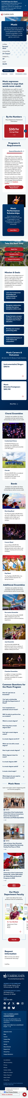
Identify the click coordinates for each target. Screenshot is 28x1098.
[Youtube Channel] (18, 1003)
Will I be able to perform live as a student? (11, 715)
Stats (11, 74)
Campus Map (7, 1039)
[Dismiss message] (26, 1087)
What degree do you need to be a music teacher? (11, 777)
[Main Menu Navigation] (25, 14)
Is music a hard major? (9, 771)
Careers (5, 1036)
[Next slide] (25, 131)
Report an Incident (8, 1072)
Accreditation (7, 1060)
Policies (5, 1067)
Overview (4, 74)
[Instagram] (22, 1003)
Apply (21, 70)
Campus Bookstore (8, 1054)
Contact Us (6, 1041)
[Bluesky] (13, 1008)
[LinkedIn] (5, 1008)
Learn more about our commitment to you (13, 1025)
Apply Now (14, 249)
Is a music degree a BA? (10, 761)
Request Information (14, 259)
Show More (13, 404)
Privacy (5, 1065)
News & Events (7, 1046)
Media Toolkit (7, 1077)
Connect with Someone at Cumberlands (12, 1089)
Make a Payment (8, 1075)
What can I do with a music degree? (11, 744)
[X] (13, 1003)
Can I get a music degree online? (10, 733)
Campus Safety (7, 1070)
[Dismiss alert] (26, 5)
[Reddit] (9, 1008)
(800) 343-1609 (8, 999)
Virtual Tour (7, 1051)
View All (14, 939)
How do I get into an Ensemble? (9, 693)
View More (14, 885)
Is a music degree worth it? (11, 739)
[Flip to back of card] (22, 376)
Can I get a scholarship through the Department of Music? (11, 701)
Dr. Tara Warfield (12, 922)
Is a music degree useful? (10, 766)
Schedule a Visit (14, 254)
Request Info (8, 70)
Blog (5, 1034)
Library (5, 1044)
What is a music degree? (10, 721)
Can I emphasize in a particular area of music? (10, 708)
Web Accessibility (8, 1062)
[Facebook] (5, 1003)
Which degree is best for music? (10, 756)
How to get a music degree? (11, 750)
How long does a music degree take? (10, 726)
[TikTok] (9, 1003)
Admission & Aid (8, 1031)
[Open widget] (25, 1095)
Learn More (13, 230)
